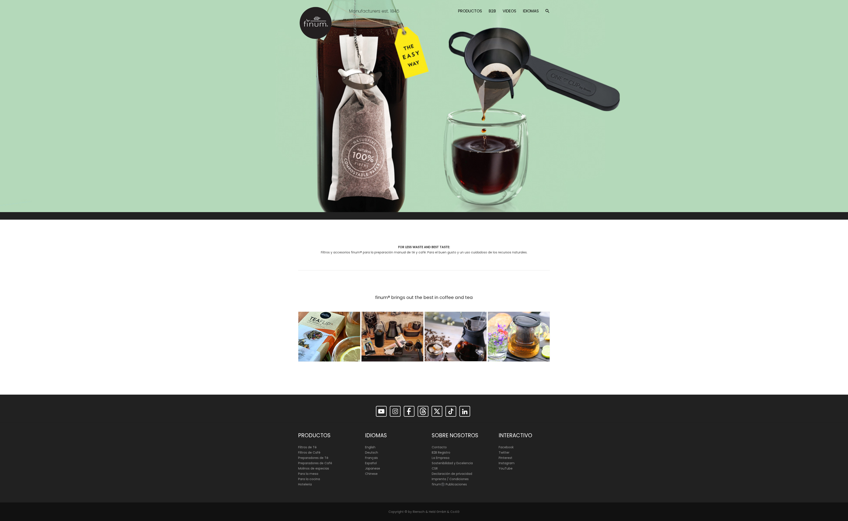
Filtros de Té (307, 447)
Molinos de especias (313, 468)
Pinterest (505, 458)
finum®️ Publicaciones (449, 484)
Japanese (372, 468)
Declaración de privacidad (452, 474)
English (370, 447)
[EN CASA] (455, 336)
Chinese (371, 474)
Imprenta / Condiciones (450, 479)
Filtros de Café (309, 452)
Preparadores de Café (315, 463)
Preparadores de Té (313, 458)
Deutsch (371, 452)
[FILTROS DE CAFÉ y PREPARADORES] (392, 337)
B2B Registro (441, 452)
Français (371, 458)
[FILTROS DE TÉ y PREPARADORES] (329, 337)
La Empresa (440, 458)
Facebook (506, 447)
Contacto (439, 447)
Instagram (507, 463)
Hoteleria (305, 484)
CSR (435, 468)
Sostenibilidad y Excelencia (452, 463)
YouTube (506, 468)
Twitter (504, 452)
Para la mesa (308, 474)
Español (371, 463)
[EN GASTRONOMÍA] (519, 337)
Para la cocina (309, 479)
